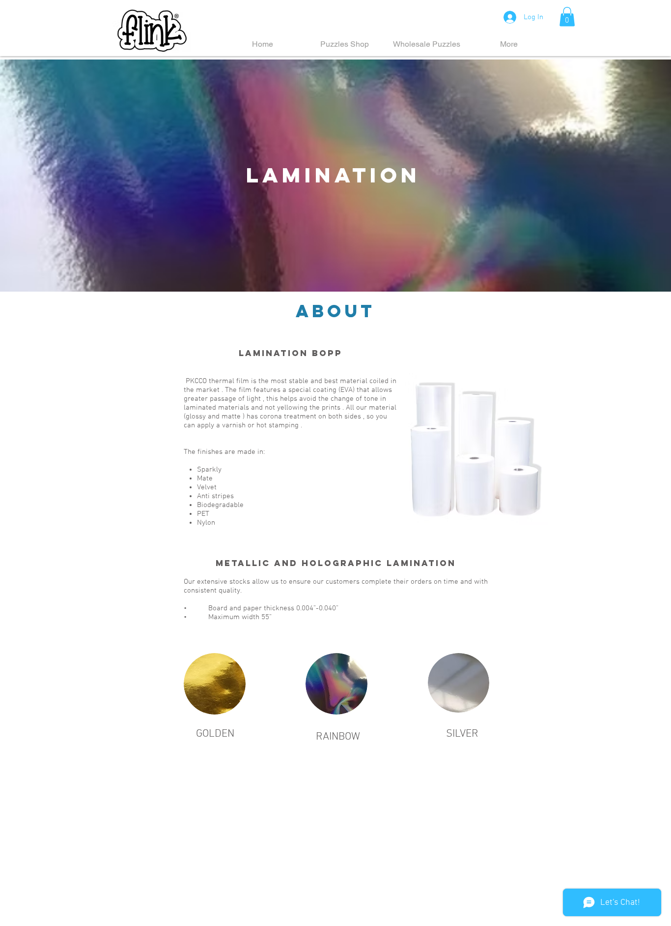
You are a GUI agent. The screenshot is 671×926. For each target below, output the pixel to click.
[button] (567, 16)
